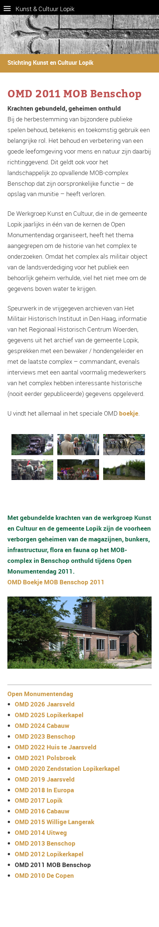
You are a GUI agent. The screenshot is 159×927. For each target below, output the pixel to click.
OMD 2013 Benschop (45, 843)
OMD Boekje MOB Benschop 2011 (56, 582)
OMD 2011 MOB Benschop (53, 864)
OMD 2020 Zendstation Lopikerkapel (67, 768)
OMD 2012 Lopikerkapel (49, 854)
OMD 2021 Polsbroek (45, 757)
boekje (128, 413)
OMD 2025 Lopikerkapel (49, 715)
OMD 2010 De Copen (44, 875)
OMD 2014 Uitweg (41, 832)
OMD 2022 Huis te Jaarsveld (56, 747)
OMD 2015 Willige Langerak (54, 821)
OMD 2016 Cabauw (42, 811)
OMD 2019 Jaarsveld (45, 779)
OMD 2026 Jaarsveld (45, 704)
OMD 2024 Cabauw (42, 725)
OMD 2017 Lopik (38, 800)
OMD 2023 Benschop (45, 736)
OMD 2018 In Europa (44, 790)
